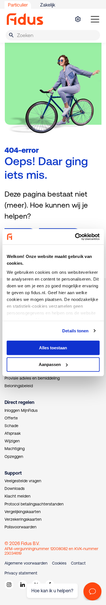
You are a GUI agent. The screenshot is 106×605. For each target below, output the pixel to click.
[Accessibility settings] (78, 19)
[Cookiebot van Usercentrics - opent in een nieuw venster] (75, 236)
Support (13, 472)
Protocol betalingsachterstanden (34, 504)
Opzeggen (14, 456)
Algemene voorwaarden (26, 563)
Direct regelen (19, 402)
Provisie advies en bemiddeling (32, 378)
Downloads (15, 488)
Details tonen (75, 330)
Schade (11, 425)
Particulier (18, 4)
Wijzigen (12, 441)
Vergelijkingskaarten (23, 511)
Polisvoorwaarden (20, 527)
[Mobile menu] (95, 19)
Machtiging (15, 448)
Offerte (11, 418)
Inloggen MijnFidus (21, 410)
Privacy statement (21, 573)
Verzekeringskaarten (23, 519)
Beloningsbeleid (19, 386)
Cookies (59, 563)
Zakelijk (47, 4)
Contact (78, 563)
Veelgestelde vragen (23, 481)
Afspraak (13, 433)
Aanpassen (50, 364)
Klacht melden (18, 496)
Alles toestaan (53, 347)
